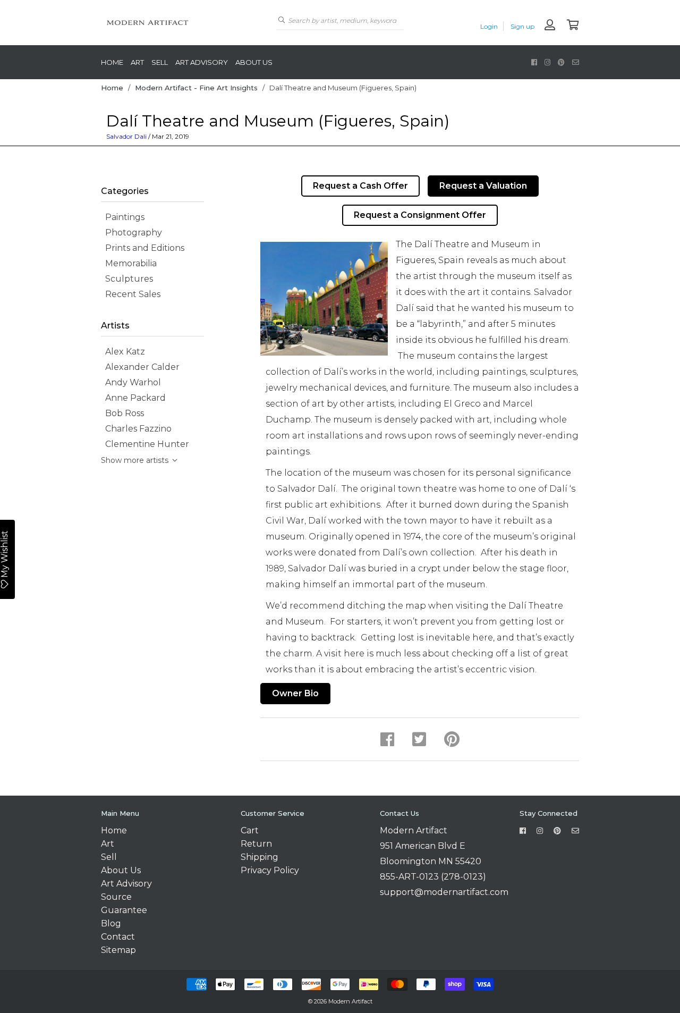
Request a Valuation (483, 186)
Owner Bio (295, 693)
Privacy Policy (270, 870)
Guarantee (124, 910)
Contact (118, 937)
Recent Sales (130, 294)
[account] (550, 26)
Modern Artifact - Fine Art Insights (196, 87)
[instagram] (547, 62)
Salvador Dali (126, 136)
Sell (159, 62)
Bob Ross (122, 413)
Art (137, 62)
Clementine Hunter (145, 444)
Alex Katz (123, 352)
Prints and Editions (142, 248)
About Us (254, 62)
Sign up (522, 26)
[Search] (281, 20)
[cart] (573, 26)
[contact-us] (575, 62)
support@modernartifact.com (444, 892)
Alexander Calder (140, 367)
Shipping (259, 857)
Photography (131, 232)
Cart (250, 830)
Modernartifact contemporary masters (180, 22)
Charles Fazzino (136, 429)
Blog (111, 923)
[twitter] (419, 739)
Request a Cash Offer (360, 186)
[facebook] (534, 62)
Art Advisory (201, 62)
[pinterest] (561, 62)
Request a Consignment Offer (420, 215)
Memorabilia (129, 263)
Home (112, 62)
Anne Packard (133, 398)
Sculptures (127, 279)
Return (256, 844)
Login (489, 26)
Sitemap (118, 950)
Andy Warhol (131, 382)
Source (116, 897)
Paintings (122, 217)
